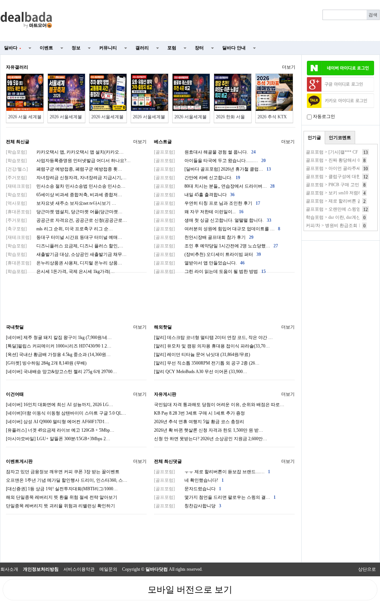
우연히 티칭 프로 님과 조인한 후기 (207, 203)
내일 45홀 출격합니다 (194, 194)
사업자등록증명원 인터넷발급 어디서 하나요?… (68, 160)
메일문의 (108, 569)
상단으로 (367, 569)
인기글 (314, 137)
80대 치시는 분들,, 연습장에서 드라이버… (214, 186)
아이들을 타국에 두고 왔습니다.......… (210, 160)
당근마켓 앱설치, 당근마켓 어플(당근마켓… (64, 211)
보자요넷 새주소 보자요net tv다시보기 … (61, 203)
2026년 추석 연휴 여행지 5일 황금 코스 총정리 (199, 421)
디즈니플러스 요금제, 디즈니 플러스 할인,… (64, 245)
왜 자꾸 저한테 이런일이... (198, 211)
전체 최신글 (17, 141)
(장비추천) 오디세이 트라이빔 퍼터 (207, 254)
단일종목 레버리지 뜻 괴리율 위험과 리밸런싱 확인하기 (60, 505)
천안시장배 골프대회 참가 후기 (203, 237)
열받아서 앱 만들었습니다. (199, 263)
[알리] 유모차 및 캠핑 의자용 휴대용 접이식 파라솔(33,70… (212, 346)
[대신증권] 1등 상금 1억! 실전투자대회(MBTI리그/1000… (62, 488)
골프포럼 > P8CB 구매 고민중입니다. (342, 184)
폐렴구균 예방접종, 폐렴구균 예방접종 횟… (64, 169)
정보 (76, 47)
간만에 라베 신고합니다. (197, 177)
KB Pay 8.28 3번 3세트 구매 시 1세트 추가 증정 (199, 413)
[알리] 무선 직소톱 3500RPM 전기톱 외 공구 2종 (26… (206, 363)
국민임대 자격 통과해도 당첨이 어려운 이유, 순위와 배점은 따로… (219, 404)
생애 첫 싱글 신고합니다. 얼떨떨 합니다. (212, 220)
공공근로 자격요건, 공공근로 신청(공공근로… (66, 220)
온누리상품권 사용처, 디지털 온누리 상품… (64, 263)
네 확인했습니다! (189, 480)
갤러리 (142, 47)
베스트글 (163, 141)
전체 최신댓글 (168, 461)
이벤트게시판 (19, 461)
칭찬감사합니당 (187, 505)
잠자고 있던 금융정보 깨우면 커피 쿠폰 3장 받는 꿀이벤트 (62, 471)
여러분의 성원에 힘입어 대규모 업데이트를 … (217, 228)
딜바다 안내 (234, 47)
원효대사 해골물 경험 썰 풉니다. (205, 152)
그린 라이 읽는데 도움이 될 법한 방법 (210, 271)
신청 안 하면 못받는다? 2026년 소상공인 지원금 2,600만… (210, 438)
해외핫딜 (163, 327)
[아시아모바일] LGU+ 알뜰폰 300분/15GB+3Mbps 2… (58, 438)
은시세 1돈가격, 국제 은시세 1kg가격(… (60, 271)
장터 (199, 47)
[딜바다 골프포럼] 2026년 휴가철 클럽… (212, 169)
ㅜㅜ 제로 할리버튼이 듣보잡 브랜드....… (212, 471)
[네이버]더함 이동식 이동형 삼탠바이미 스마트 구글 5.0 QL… (66, 413)
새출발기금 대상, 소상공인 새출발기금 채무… (66, 254)
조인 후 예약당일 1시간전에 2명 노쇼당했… (216, 245)
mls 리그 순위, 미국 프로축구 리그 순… (59, 228)
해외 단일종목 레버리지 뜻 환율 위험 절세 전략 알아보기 (61, 497)
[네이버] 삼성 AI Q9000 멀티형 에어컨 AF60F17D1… (57, 421)
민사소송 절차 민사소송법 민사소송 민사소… (65, 186)
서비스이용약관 (79, 569)
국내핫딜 (15, 327)
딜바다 (12, 47)
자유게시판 (165, 394)
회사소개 (9, 569)
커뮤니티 (108, 47)
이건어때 (15, 394)
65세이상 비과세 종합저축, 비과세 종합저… (64, 194)
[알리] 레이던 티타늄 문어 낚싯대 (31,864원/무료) (202, 354)
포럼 (171, 47)
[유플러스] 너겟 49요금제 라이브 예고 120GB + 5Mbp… (60, 430)
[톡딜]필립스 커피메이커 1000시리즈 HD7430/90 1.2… (58, 346)
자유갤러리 (17, 67)
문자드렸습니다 (187, 488)
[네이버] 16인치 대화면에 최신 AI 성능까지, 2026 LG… (59, 404)
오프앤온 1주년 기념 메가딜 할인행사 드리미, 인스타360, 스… (66, 480)
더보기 (288, 67)
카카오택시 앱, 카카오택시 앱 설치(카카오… (65, 152)
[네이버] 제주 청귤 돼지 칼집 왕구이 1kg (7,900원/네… (59, 337)
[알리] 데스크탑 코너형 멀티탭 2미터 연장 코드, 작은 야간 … (213, 337)
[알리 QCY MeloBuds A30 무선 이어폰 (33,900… (200, 371)
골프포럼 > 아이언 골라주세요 (335, 168)
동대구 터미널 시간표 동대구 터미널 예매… (64, 237)
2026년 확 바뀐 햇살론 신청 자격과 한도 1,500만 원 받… (208, 430)
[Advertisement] (220, 21)
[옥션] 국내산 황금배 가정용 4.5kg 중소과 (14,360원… (58, 354)
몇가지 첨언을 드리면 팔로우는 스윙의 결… (215, 497)
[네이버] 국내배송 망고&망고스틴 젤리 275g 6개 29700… (61, 371)
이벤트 (46, 47)
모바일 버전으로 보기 (190, 589)
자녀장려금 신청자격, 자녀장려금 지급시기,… (66, 177)
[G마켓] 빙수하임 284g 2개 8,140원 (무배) (46, 363)
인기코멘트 (340, 137)
